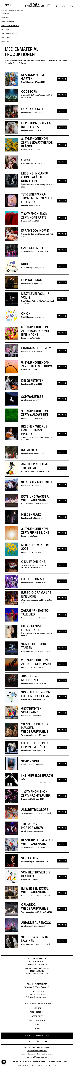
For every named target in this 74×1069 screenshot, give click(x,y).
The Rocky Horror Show (32, 826)
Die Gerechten (32, 380)
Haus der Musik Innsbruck (37, 1051)
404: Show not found (29, 678)
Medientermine (5, 37)
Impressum (27, 1062)
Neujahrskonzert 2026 (35, 546)
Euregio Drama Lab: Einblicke (36, 594)
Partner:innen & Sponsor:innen (37, 1004)
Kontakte (37, 1024)
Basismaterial (5, 29)
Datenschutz (16, 1062)
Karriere (37, 1008)
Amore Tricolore (34, 809)
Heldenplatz (31, 514)
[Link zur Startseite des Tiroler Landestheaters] (34, 5)
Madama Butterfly (36, 348)
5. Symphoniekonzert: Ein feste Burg (36, 364)
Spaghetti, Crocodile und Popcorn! (35, 694)
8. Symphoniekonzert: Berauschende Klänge (37, 142)
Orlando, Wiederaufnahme (34, 906)
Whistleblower (39, 1062)
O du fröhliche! (33, 562)
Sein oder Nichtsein (37, 482)
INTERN (37, 1029)
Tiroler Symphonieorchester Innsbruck (37, 1047)
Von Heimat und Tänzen (33, 645)
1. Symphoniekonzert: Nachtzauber (36, 793)
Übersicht (6, 14)
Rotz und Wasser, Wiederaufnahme (35, 498)
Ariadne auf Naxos (36, 922)
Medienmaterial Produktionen (10, 25)
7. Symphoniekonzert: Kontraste (35, 215)
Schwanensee (32, 396)
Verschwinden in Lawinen (34, 939)
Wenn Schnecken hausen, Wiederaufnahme (34, 727)
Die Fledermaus (33, 579)
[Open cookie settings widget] (3, 1062)
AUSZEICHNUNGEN (37, 1020)
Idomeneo (29, 450)
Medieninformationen (7, 22)
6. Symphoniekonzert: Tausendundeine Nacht (35, 330)
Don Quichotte (33, 109)
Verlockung (31, 858)
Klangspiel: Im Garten (32, 76)
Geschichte (37, 1016)
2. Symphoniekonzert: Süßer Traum (36, 662)
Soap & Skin (30, 761)
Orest (25, 160)
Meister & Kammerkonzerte (37, 1057)
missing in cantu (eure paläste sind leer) (34, 177)
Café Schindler (33, 248)
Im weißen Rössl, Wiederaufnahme (35, 890)
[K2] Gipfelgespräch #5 (37, 777)
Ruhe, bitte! (30, 264)
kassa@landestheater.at (38, 964)
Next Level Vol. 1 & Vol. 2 (35, 295)
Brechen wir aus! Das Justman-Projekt (34, 430)
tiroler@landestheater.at (38, 997)
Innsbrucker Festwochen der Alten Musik (37, 1054)
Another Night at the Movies (34, 466)
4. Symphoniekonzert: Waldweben (35, 412)
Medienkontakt (5, 41)
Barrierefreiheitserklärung (57, 1062)
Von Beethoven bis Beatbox (35, 874)
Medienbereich (5, 18)
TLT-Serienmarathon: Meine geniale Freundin (37, 198)
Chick (25, 313)
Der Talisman (31, 280)
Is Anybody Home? (35, 230)
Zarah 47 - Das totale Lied (35, 612)
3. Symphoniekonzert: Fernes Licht (35, 530)
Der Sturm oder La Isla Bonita (36, 125)
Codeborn (29, 91)
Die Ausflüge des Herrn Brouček (34, 745)
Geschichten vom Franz (31, 710)
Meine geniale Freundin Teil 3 (33, 628)
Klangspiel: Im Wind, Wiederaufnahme (37, 842)
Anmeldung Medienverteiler (9, 33)
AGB (8, 1062)
